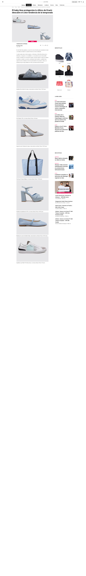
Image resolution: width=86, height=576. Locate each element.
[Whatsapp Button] (47, 45)
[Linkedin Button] (44, 45)
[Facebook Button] (42, 45)
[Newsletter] (79, 2)
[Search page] (81, 2)
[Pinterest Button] (46, 45)
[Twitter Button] (40, 45)
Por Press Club (19, 45)
